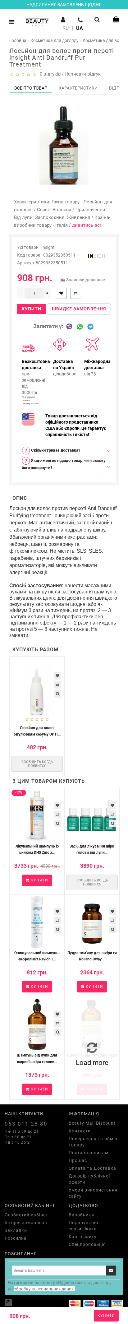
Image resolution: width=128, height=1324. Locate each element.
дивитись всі (86, 225)
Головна (17, 40)
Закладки (16, 1230)
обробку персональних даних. (44, 1288)
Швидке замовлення (79, 308)
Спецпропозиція (87, 1244)
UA (79, 28)
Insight (48, 247)
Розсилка (16, 1238)
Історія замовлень (26, 1222)
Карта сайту (83, 1236)
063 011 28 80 (26, 1124)
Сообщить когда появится (37, 764)
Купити (106, 1315)
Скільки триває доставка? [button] (55, 450)
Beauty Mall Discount (92, 1123)
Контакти (80, 1130)
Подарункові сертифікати (83, 1225)
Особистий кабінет (26, 1214)
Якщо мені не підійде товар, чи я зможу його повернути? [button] (64, 464)
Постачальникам (88, 1152)
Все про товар (30, 88)
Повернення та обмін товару (93, 1141)
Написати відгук (83, 74)
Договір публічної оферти (89, 1179)
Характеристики (78, 88)
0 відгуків (49, 74)
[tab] (64, 450)
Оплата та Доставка (92, 1168)
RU (65, 28)
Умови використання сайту (93, 1193)
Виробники (81, 1214)
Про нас (78, 1160)
